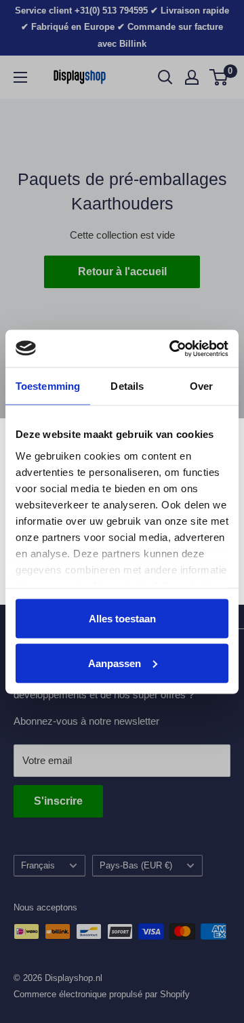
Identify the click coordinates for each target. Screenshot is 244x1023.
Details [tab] (127, 386)
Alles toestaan (122, 618)
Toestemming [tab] (48, 386)
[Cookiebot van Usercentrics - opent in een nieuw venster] (172, 348)
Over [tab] (201, 386)
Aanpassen (114, 662)
